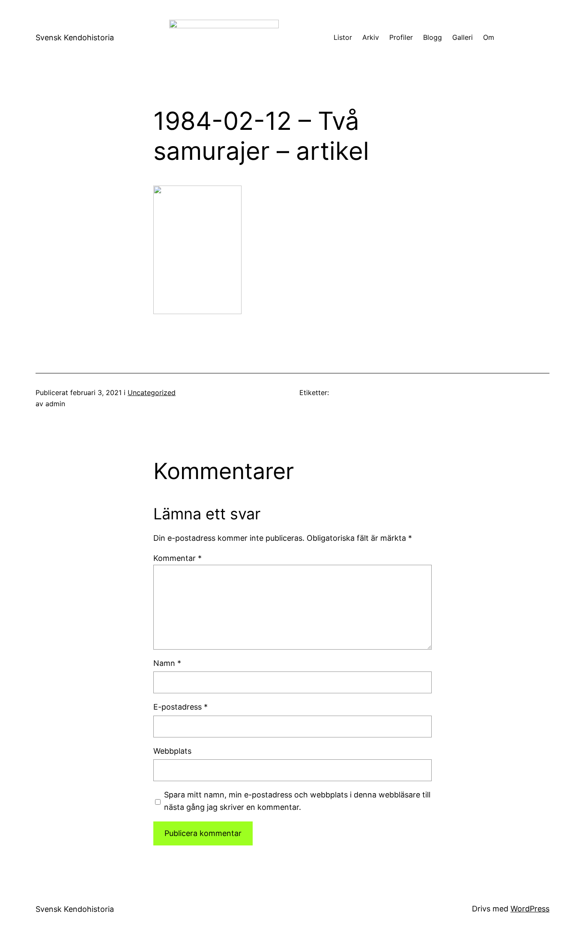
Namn (167, 663)
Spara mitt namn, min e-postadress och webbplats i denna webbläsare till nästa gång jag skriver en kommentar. (297, 801)
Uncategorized (152, 392)
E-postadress (180, 706)
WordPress (529, 908)
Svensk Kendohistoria (75, 37)
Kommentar (177, 558)
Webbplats (172, 750)
